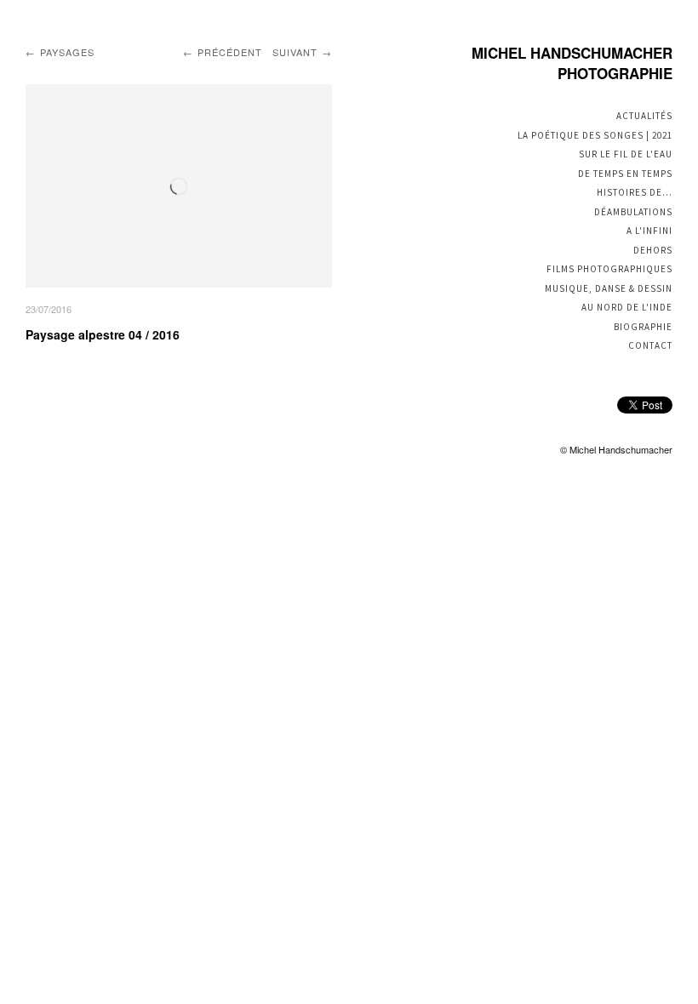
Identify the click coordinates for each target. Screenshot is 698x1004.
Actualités (644, 116)
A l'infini (649, 231)
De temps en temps (625, 174)
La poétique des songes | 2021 (595, 135)
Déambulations (633, 212)
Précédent (229, 52)
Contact (650, 345)
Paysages (67, 52)
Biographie (643, 327)
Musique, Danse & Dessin (608, 288)
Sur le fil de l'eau (625, 154)
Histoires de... (634, 192)
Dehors (652, 250)
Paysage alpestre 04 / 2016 (103, 334)
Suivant (295, 52)
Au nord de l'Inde (626, 307)
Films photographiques (609, 269)
